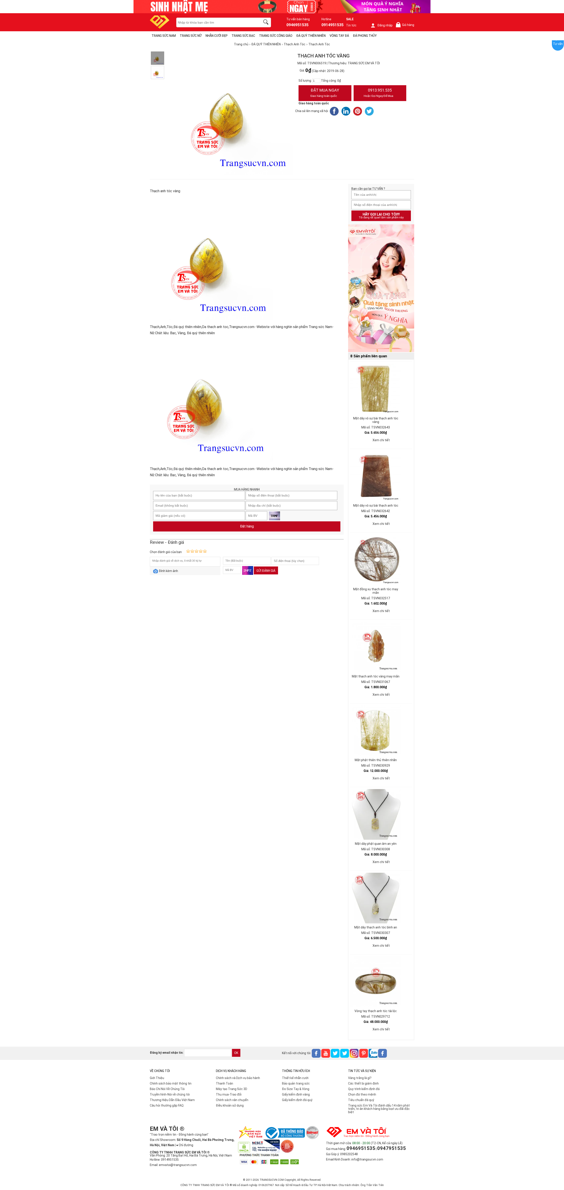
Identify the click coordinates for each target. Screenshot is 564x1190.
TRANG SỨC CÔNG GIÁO (275, 35)
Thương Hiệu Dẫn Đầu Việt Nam (172, 1100)
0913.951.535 (378, 93)
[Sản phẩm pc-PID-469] (381, 288)
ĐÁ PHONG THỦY (365, 35)
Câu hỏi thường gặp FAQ (167, 1105)
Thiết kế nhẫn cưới (295, 1078)
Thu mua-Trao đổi (228, 1094)
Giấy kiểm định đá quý (297, 1100)
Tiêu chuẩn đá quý (361, 1100)
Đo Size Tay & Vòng (295, 1089)
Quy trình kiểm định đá (364, 1089)
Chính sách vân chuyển (232, 1100)
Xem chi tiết (381, 440)
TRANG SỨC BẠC (243, 35)
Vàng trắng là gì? (359, 1078)
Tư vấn (558, 44)
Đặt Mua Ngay (324, 93)
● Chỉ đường (184, 1145)
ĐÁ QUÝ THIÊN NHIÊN (311, 35)
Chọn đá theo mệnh (362, 1094)
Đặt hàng (247, 526)
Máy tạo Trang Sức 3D (231, 1089)
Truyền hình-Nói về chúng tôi (170, 1094)
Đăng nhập (385, 25)
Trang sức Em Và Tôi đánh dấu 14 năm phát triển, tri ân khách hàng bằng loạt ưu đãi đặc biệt (379, 1109)
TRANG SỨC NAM (164, 35)
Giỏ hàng (405, 25)
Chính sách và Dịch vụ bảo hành (238, 1078)
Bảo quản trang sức (296, 1083)
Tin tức (351, 25)
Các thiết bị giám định (363, 1083)
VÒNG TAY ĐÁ (339, 35)
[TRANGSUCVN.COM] (159, 27)
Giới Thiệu (157, 1078)
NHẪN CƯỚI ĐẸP (217, 35)
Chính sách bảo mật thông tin (170, 1083)
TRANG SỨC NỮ (191, 35)
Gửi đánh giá (265, 570)
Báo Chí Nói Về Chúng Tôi (167, 1089)
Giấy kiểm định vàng (296, 1094)
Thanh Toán (224, 1083)
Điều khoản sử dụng (230, 1105)
